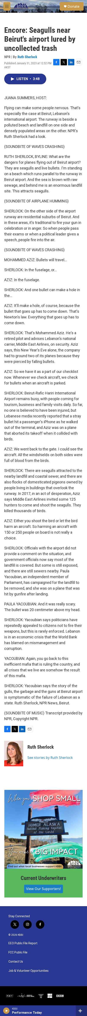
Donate (73, 6)
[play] (6, 1011)
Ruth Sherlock (27, 57)
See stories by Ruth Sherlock (50, 757)
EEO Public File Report (22, 943)
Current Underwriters (43, 878)
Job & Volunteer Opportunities (28, 970)
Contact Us (15, 961)
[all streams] (81, 1010)
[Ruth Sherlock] (13, 753)
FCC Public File (17, 952)
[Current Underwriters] (43, 829)
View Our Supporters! (43, 888)
